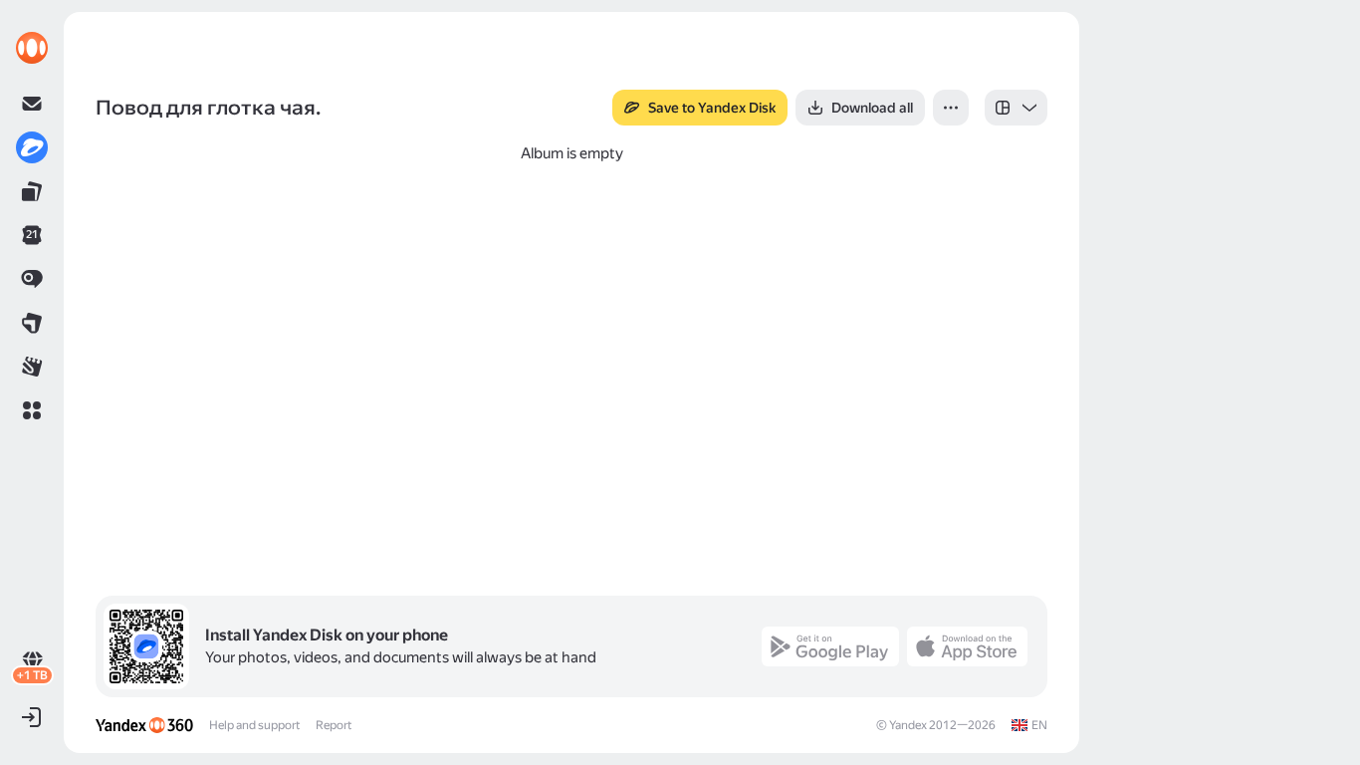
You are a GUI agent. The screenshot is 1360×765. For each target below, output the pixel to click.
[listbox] (1016, 108)
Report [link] (333, 725)
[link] (32, 48)
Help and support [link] (254, 725)
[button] (32, 410)
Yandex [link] (908, 725)
